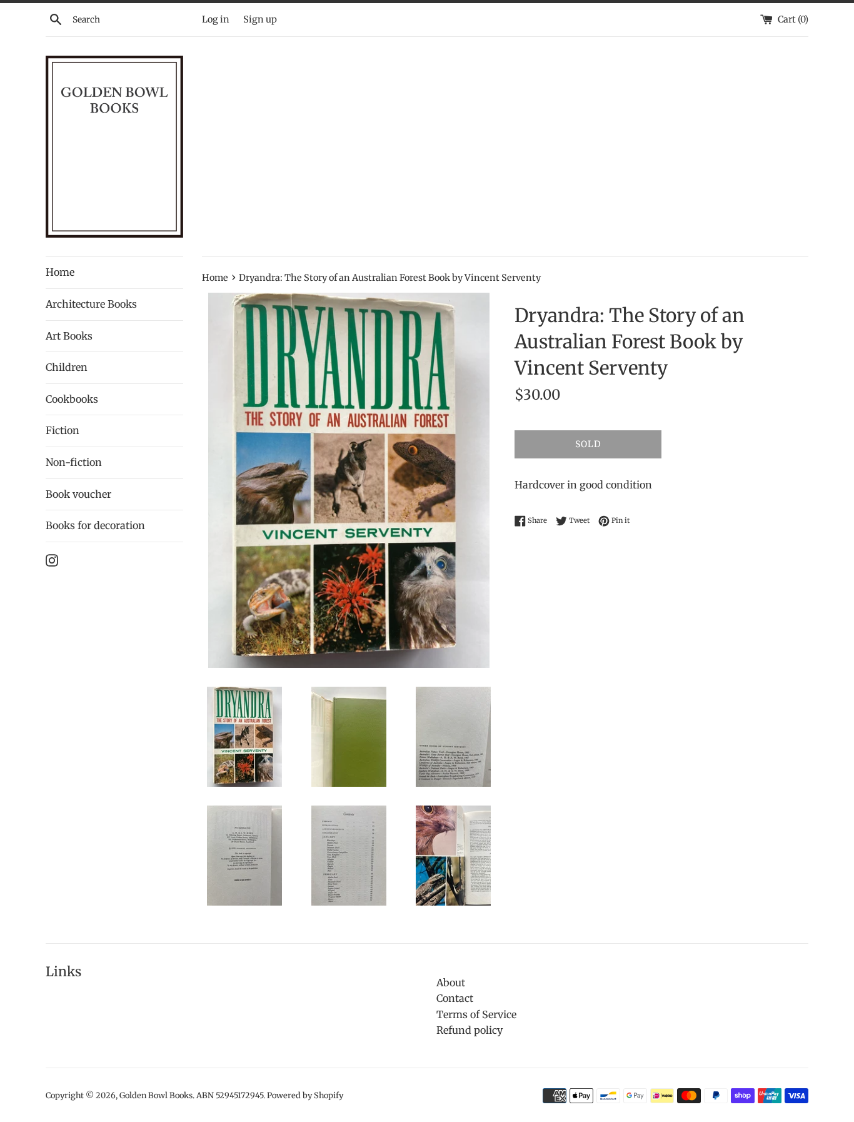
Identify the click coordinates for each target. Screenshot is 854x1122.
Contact (454, 998)
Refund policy (469, 1030)
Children (67, 367)
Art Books (69, 336)
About (450, 982)
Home (60, 272)
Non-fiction (74, 462)
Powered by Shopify (305, 1095)
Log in (215, 19)
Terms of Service (476, 1014)
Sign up (260, 19)
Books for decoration (95, 525)
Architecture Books (91, 304)
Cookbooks (72, 399)
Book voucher (78, 494)
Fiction (62, 430)
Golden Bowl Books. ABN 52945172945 (191, 1095)
